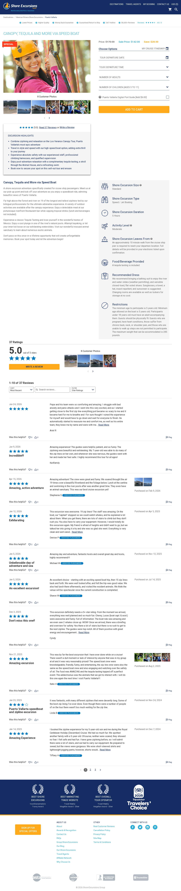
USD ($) (174, 4)
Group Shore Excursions (67, 842)
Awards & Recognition (66, 830)
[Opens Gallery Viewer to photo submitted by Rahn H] (52, 107)
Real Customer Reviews (104, 826)
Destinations (116, 4)
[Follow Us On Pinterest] (155, 827)
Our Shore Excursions (66, 850)
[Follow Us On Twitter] (140, 827)
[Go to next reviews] (100, 770)
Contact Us (163, 4)
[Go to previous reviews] (80, 770)
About (59, 826)
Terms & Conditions (102, 842)
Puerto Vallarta (51, 17)
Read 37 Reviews (48, 127)
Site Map (97, 838)
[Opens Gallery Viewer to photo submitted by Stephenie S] (24, 107)
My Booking (149, 4)
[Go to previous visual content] (44, 118)
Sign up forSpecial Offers (28, 830)
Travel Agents (133, 4)
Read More (103, 425)
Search (176, 9)
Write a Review (67, 127)
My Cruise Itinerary (153, 48)
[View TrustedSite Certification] (140, 877)
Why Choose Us (63, 862)
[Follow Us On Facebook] (132, 827)
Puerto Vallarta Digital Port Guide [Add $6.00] (124, 97)
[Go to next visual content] (49, 118)
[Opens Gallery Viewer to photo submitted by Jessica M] (10, 107)
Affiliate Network (64, 858)
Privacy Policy (99, 834)
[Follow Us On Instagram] (147, 827)
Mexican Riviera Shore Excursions (29, 17)
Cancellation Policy (101, 830)
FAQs (59, 838)
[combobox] (21, 390)
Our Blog (60, 846)
